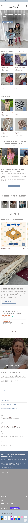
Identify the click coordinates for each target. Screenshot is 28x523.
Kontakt (2, 492)
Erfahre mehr (8, 301)
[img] (14, 315)
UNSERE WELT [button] (4, 496)
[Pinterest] (4, 508)
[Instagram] (6, 508)
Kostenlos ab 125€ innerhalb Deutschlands (10, 418)
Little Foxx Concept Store (8, 520)
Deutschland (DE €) (7, 513)
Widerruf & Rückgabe (5, 486)
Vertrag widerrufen (5, 488)
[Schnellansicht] (11, 109)
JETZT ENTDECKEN (7, 22)
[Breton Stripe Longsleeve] (21, 105)
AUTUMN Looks (7, 51)
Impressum (3, 490)
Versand (3, 484)
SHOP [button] (2, 500)
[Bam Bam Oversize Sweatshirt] (7, 124)
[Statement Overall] (7, 105)
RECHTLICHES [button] (4, 476)
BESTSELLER (5, 96)
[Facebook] (1, 508)
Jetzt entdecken (14, 186)
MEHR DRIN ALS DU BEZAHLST (12, 219)
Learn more (14, 189)
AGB (2, 480)
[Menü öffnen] (3, 6)
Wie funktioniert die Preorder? (8, 395)
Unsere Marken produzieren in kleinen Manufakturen (12, 436)
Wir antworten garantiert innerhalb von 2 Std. (10, 427)
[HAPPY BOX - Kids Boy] (13, 234)
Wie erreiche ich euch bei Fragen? (9, 408)
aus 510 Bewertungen (6, 316)
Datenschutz (3, 482)
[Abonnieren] (26, 467)
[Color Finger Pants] (21, 124)
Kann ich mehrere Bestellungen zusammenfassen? (8, 399)
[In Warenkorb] (11, 63)
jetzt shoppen (22, 51)
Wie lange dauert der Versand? (8, 404)
